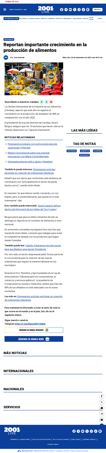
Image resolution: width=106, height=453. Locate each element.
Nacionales (8, 39)
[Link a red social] (74, 431)
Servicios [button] (44, 18)
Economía (97, 151)
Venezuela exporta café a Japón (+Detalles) (30, 161)
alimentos (85, 151)
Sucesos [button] (85, 18)
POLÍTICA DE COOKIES (61, 439)
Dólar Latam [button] (91, 18)
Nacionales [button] (23, 18)
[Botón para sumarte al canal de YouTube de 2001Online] (51, 102)
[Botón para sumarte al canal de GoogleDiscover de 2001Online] (34, 330)
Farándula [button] (51, 18)
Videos (100, 18)
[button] (102, 396)
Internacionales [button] (34, 18)
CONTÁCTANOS (52, 444)
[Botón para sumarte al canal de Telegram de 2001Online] (46, 102)
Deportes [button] (59, 18)
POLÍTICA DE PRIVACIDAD (41, 439)
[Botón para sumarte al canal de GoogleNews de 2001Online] (34, 339)
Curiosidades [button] (77, 18)
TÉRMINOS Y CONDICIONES (20, 439)
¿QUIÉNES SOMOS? (89, 439)
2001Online (71, 151)
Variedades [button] (67, 18)
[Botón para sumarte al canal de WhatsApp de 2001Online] (41, 102)
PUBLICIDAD (75, 439)
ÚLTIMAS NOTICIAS (11, 18)
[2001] (46, 9)
